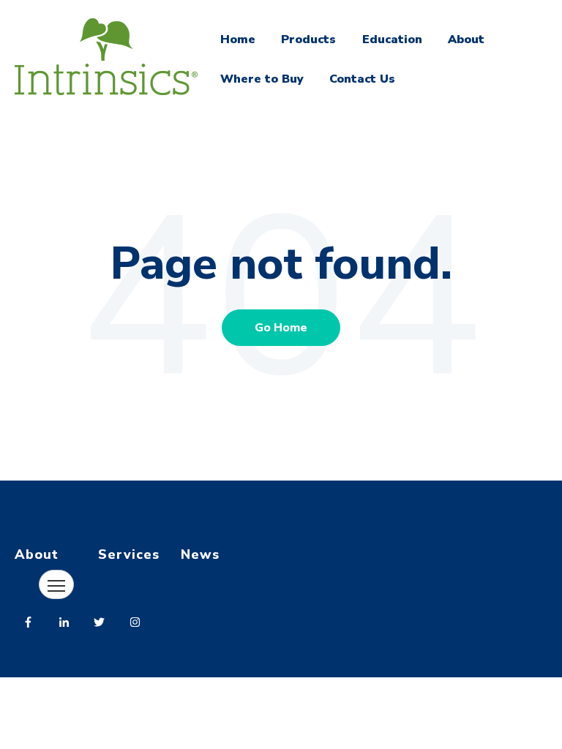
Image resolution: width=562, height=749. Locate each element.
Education (392, 39)
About (466, 39)
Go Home (281, 328)
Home (237, 39)
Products (308, 39)
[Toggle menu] (56, 584)
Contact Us (362, 79)
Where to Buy (262, 79)
